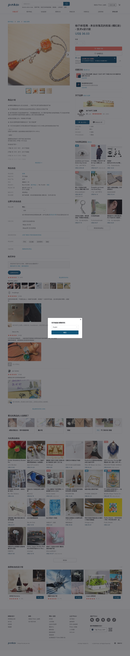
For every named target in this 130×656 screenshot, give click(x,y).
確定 (65, 332)
